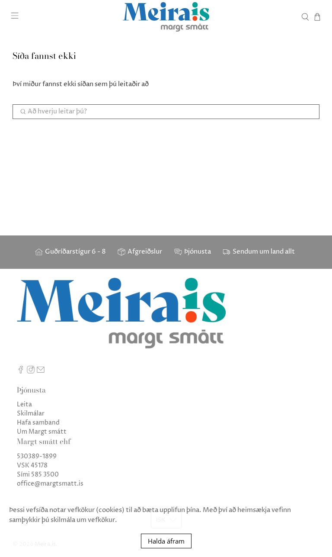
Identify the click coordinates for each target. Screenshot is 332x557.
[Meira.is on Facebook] (21, 371)
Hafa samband (38, 423)
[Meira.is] (166, 17)
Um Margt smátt (42, 432)
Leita (24, 404)
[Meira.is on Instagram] (31, 371)
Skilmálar (31, 413)
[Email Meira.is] (41, 371)
